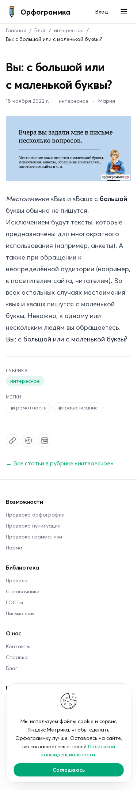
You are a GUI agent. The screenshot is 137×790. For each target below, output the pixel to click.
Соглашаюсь (69, 769)
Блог (40, 30)
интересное (69, 30)
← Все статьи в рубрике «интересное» (59, 463)
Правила (17, 580)
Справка (17, 657)
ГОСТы (14, 602)
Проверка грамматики (34, 536)
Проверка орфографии (35, 514)
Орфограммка (45, 11)
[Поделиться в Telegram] (28, 440)
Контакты (18, 646)
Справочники (22, 591)
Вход (101, 11)
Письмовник (20, 613)
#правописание (78, 407)
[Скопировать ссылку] (12, 440)
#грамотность (28, 407)
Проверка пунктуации (33, 525)
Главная (16, 30)
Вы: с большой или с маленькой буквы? (67, 338)
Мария (106, 100)
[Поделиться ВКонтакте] (44, 440)
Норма (14, 547)
